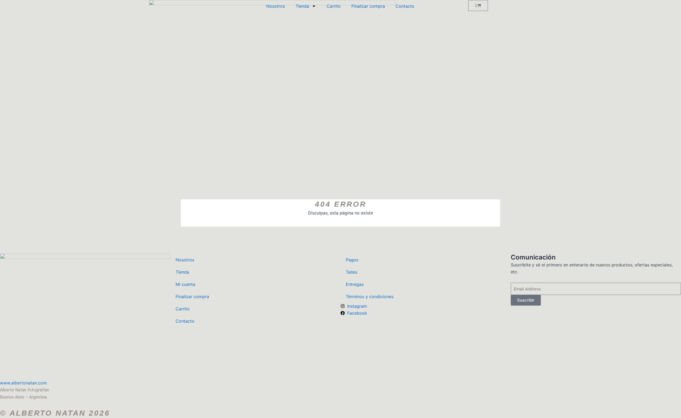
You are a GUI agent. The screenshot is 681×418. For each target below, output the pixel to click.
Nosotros (275, 6)
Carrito (334, 6)
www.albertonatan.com (24, 382)
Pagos (352, 259)
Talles (351, 272)
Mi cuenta (185, 284)
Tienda (302, 6)
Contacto (405, 6)
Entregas (355, 284)
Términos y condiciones (369, 296)
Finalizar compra (368, 6)
